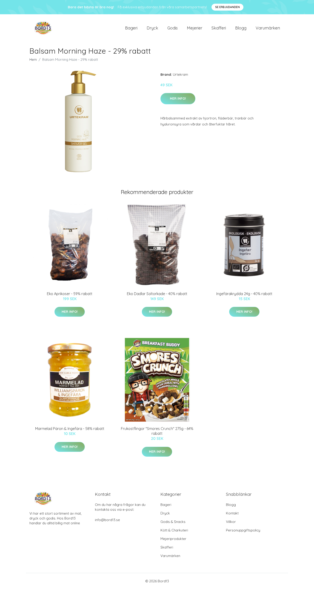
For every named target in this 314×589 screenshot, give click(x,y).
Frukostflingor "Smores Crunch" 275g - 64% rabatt (157, 431)
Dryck (152, 28)
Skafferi (218, 28)
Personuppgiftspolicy (243, 530)
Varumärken (268, 28)
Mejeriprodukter (173, 539)
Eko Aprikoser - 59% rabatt (69, 293)
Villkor (231, 521)
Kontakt (232, 513)
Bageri (131, 28)
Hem (33, 59)
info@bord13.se (107, 520)
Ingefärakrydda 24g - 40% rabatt (244, 293)
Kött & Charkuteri (174, 530)
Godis (172, 28)
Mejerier (194, 28)
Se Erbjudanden (227, 7)
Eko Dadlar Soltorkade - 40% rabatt (157, 293)
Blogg (240, 28)
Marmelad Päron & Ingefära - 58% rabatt (69, 428)
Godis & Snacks (173, 521)
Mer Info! (178, 98)
